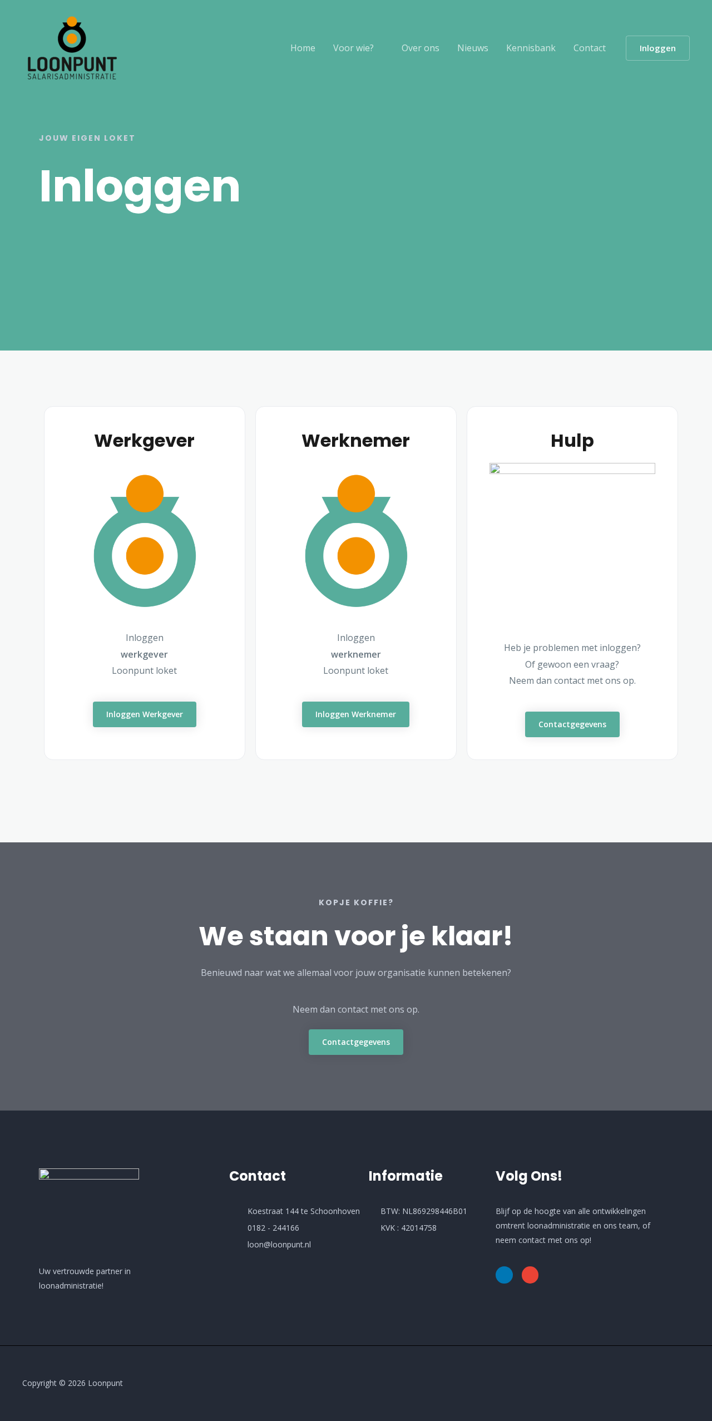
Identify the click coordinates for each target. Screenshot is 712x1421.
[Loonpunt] (72, 47)
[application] (379, 48)
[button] (658, 48)
